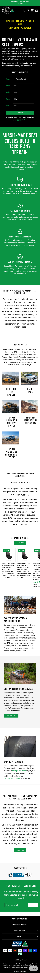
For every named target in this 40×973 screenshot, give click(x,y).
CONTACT (19, 936)
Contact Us (11, 715)
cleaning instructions (12, 779)
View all (20, 543)
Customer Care (19, 931)
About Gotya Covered (19, 919)
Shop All (20, 850)
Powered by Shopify (20, 971)
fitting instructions (19, 771)
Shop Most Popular (19, 925)
